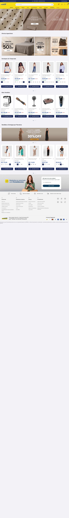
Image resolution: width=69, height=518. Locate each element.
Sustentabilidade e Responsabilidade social (8, 210)
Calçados (46, 7)
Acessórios (52, 7)
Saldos (58, 7)
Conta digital (31, 204)
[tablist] (34, 90)
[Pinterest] (58, 202)
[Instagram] (58, 198)
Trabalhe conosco (5, 206)
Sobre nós (3, 201)
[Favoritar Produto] (12, 75)
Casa (28, 7)
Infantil (23, 7)
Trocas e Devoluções (19, 206)
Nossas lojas (18, 204)
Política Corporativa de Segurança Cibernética (43, 209)
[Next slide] (67, 19)
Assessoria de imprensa (6, 204)
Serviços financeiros (32, 201)
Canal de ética (39, 204)
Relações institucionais (5, 203)
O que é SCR (30, 209)
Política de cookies (40, 203)
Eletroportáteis (34, 7)
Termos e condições (40, 206)
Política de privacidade (41, 201)
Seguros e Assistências (32, 208)
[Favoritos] (65, 4)
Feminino (11, 7)
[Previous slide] (2, 19)
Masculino (17, 7)
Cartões (30, 203)
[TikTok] (65, 202)
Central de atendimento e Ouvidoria (21, 201)
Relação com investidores (6, 212)
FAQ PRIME (18, 209)
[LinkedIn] (61, 202)
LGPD (17, 208)
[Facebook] (61, 198)
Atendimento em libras (19, 203)
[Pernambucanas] (3, 4)
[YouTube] (65, 198)
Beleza (40, 7)
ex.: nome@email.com (47, 182)
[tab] (33, 29)
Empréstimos (31, 206)
